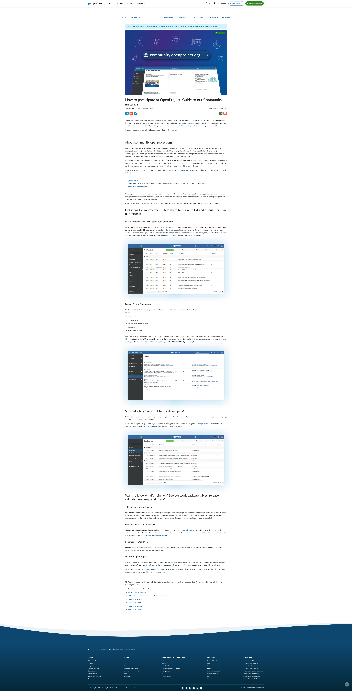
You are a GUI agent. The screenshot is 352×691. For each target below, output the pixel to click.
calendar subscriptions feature (156, 535)
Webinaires (210, 678)
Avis (89, 678)
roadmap (183, 547)
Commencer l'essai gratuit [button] (254, 3)
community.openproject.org (189, 123)
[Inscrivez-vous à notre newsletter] (220, 113)
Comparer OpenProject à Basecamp (252, 676)
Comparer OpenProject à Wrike (251, 673)
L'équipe (150, 17)
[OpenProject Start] (95, 3)
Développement (166, 671)
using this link (203, 424)
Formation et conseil (212, 673)
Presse (125, 673)
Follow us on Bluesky (135, 609)
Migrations (198, 17)
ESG (125, 663)
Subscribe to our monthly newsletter (140, 589)
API (163, 673)
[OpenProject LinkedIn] (190, 688)
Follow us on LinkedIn (135, 599)
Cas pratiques (136, 17)
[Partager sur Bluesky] (135, 113)
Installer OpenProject (236, 3)
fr (209, 3)
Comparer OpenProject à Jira (250, 663)
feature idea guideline (168, 235)
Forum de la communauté (213, 671)
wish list (169, 227)
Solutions (119, 3)
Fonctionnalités (166, 17)
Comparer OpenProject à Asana (251, 666)
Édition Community (93, 671)
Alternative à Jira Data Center (250, 660)
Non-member (178, 194)
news (175, 562)
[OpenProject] (89, 649)
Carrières (126, 671)
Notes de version (166, 676)
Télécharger (165, 663)
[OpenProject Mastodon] (186, 688)
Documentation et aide (213, 660)
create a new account (191, 170)
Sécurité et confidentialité (94, 676)
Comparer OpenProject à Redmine (252, 678)
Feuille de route (166, 660)
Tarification (91, 663)
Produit (110, 3)
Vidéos (209, 668)
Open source (213, 17)
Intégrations (91, 666)
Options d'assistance (93, 668)
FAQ (208, 663)
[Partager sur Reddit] (131, 113)
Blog (93, 649)
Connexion (222, 3)
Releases (226, 17)
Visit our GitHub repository (137, 592)
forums (189, 310)
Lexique (209, 666)
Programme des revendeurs (131, 668)
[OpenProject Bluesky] (201, 688)
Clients (126, 666)
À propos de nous (128, 660)
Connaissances (183, 17)
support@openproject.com (137, 186)
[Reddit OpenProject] (197, 688)
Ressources (141, 3)
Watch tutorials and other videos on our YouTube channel (146, 596)
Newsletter (127, 676)
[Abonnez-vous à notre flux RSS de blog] (225, 113)
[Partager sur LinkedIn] (127, 113)
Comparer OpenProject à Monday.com (253, 671)
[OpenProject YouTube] (193, 688)
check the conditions (149, 426)
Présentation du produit (94, 660)
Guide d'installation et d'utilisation (170, 666)
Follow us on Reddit (134, 602)
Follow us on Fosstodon (135, 606)
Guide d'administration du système (171, 668)
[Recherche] (215, 3)
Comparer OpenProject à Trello (251, 668)
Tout (124, 17)
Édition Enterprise (92, 673)
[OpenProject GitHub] (182, 688)
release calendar (186, 530)
